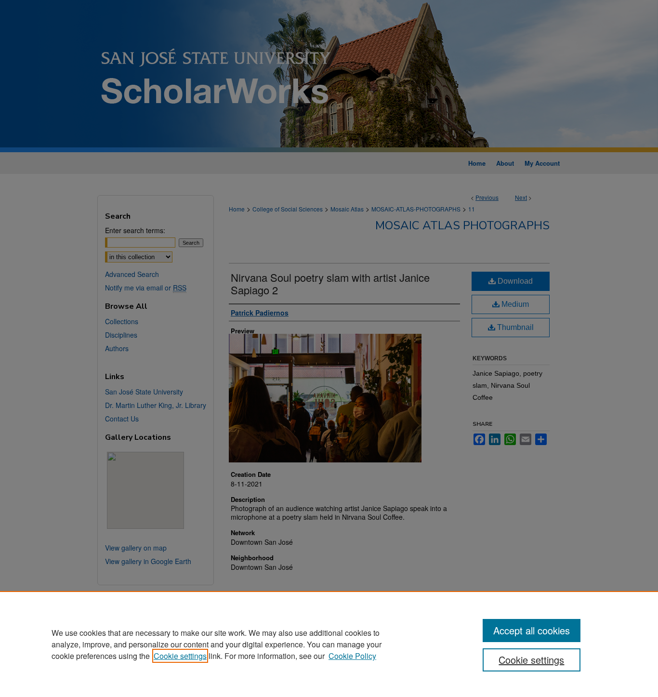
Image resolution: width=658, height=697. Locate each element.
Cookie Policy (352, 655)
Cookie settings (180, 655)
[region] (329, 644)
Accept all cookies (531, 630)
